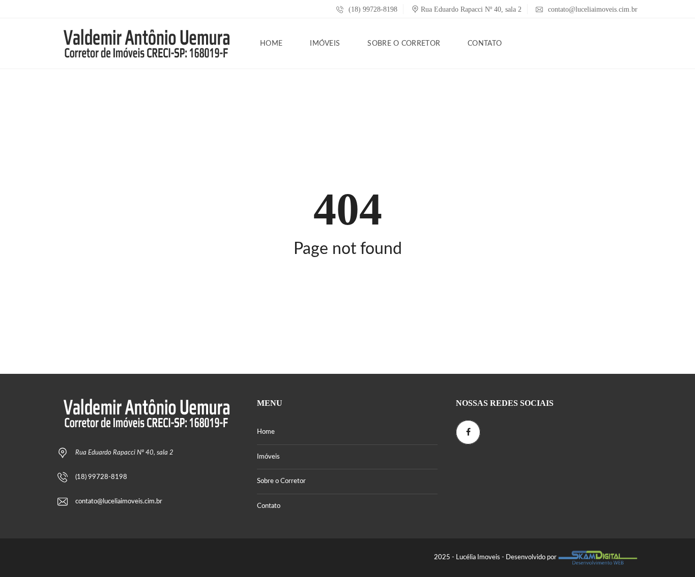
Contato (268, 506)
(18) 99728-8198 (371, 9)
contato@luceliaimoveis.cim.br (593, 9)
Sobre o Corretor (281, 481)
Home (266, 432)
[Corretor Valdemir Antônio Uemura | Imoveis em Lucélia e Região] (146, 43)
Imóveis (268, 457)
